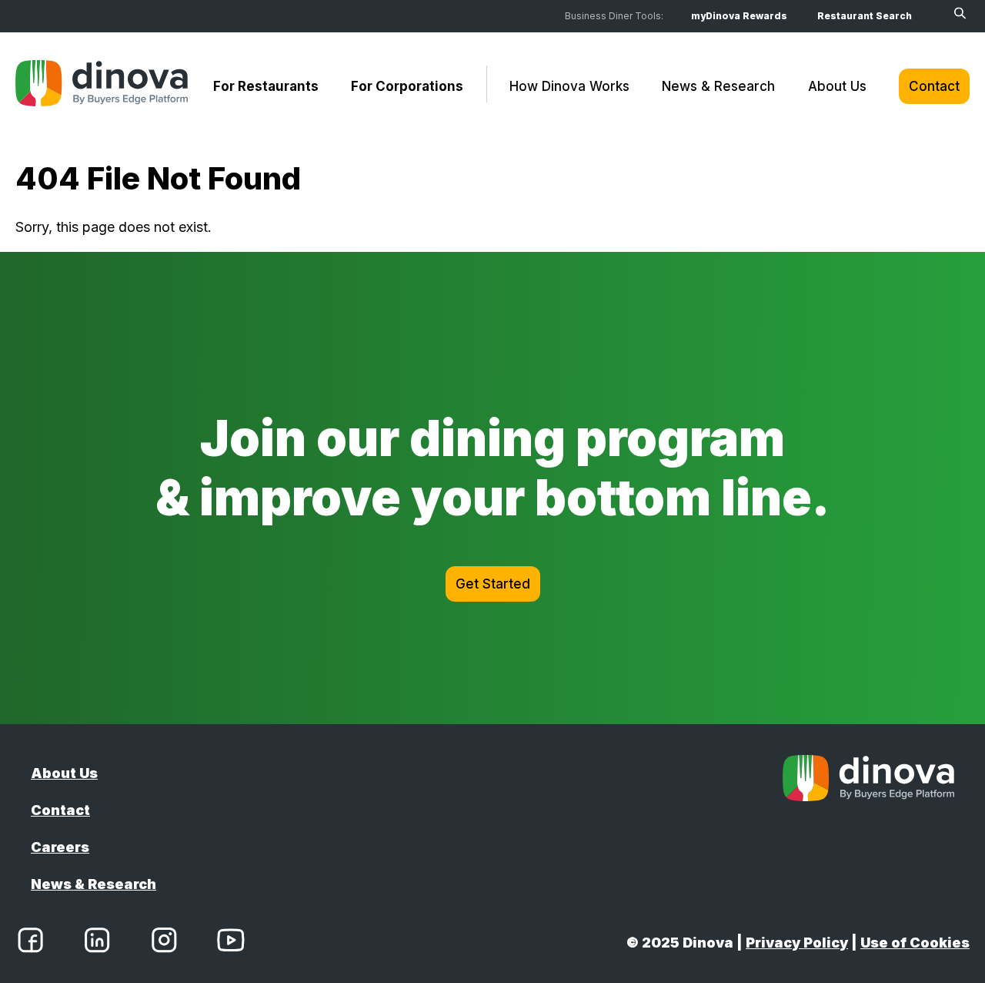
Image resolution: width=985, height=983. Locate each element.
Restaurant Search (864, 16)
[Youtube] (230, 942)
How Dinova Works (569, 86)
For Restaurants (266, 86)
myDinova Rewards (739, 16)
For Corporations (407, 86)
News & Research (718, 86)
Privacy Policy (797, 942)
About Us (837, 86)
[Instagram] (164, 942)
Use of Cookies (915, 942)
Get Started (493, 584)
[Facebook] (30, 942)
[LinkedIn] (97, 942)
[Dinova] (101, 86)
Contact (934, 86)
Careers (60, 847)
